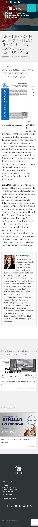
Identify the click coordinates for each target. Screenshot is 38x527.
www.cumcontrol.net (4, 463)
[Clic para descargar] (15, 100)
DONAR (32, 8)
